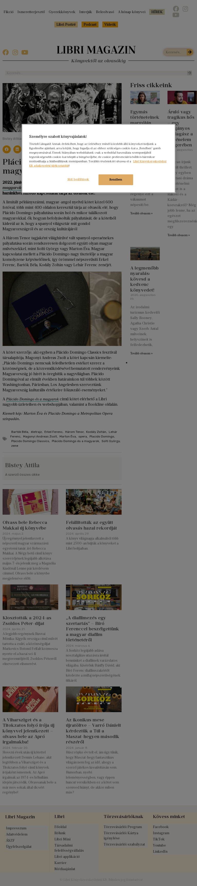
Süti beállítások (78, 179)
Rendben (116, 179)
